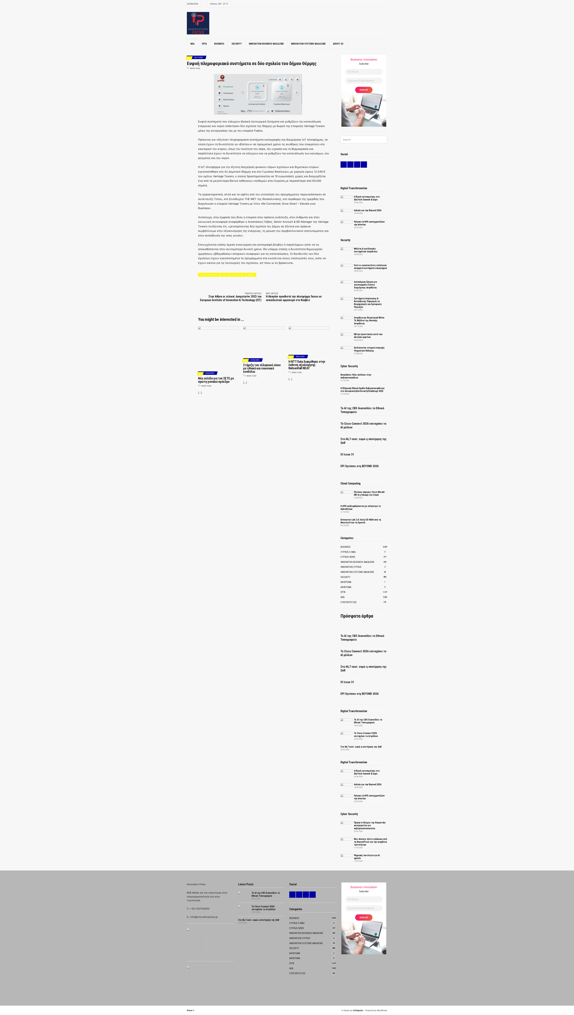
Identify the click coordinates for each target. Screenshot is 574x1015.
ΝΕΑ (192, 43)
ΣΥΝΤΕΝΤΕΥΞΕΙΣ (349, 602)
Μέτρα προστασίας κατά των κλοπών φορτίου (368, 335)
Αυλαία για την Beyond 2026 (367, 210)
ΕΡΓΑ (204, 43)
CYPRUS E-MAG (348, 552)
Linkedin (344, 164)
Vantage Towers (237, 275)
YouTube (364, 164)
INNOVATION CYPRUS (351, 567)
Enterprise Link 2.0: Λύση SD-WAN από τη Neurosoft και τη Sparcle (361, 521)
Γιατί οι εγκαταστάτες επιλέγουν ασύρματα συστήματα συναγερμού (370, 267)
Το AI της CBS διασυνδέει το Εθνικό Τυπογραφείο (362, 410)
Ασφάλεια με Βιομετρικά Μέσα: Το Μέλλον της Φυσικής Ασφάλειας (369, 320)
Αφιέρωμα (346, 587)
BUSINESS (219, 43)
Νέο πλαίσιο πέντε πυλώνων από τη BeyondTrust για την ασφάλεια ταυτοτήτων (370, 842)
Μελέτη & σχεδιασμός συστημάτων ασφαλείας (365, 250)
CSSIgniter (358, 1010)
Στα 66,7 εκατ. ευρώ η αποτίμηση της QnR (364, 441)
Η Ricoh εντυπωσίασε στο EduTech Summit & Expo (367, 198)
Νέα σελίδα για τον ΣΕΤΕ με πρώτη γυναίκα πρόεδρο (216, 380)
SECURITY (237, 43)
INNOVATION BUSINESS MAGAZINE (266, 43)
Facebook (350, 164)
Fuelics (224, 275)
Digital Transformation (209, 275)
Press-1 (190, 1010)
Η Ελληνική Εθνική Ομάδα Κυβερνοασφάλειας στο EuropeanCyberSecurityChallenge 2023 (363, 389)
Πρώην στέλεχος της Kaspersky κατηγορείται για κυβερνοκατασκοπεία (370, 825)
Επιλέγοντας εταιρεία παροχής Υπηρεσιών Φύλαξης (369, 349)
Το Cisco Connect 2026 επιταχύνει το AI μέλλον (363, 425)
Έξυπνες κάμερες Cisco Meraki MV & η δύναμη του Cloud (369, 493)
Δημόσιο (251, 275)
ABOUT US (338, 43)
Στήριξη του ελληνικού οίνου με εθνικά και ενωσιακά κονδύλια (262, 368)
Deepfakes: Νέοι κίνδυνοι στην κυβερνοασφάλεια (356, 376)
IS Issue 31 (347, 454)
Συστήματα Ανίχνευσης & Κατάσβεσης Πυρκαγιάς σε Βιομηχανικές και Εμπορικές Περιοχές (368, 303)
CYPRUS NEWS (348, 557)
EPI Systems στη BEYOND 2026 (360, 466)
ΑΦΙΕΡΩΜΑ (346, 582)
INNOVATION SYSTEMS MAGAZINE (308, 43)
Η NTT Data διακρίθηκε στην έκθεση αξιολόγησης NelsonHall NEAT (306, 365)
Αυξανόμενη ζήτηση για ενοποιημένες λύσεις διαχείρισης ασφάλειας (365, 284)
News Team (195, 68)
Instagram (357, 164)
